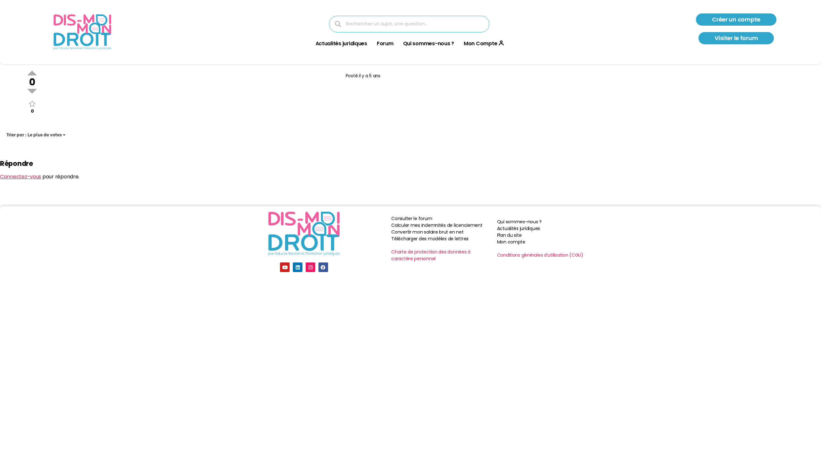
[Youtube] (285, 267)
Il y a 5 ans (369, 76)
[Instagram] (310, 267)
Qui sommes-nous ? (428, 43)
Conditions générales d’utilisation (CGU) (540, 255)
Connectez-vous (20, 176)
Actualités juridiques (341, 43)
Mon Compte (480, 43)
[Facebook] (323, 267)
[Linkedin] (297, 267)
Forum (385, 43)
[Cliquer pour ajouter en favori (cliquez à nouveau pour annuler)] (32, 104)
